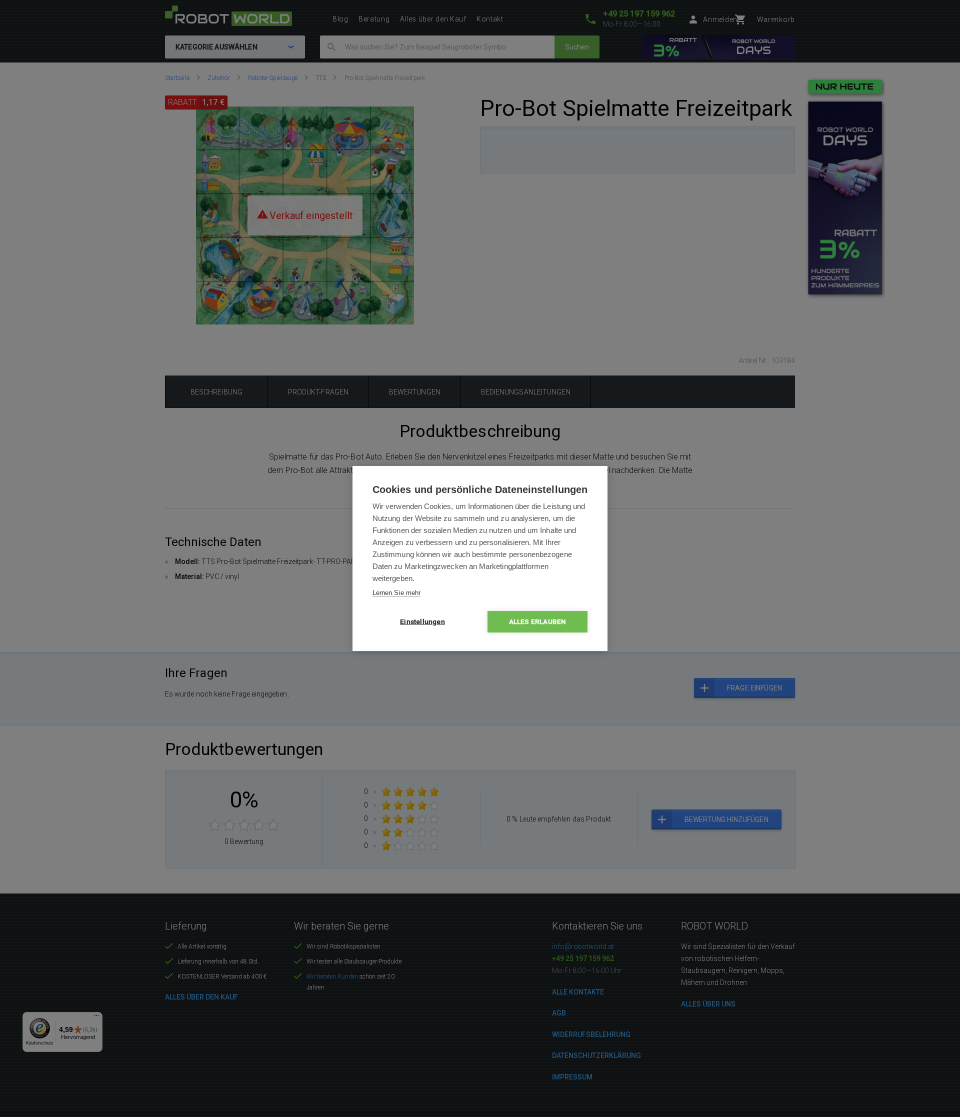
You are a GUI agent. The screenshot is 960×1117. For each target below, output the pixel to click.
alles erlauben (537, 622)
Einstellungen (422, 622)
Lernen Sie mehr (396, 592)
